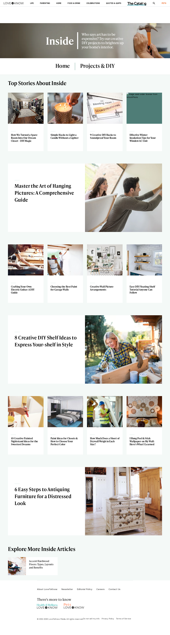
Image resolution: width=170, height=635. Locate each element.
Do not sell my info (91, 618)
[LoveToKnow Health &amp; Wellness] (47, 605)
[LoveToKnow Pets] (74, 605)
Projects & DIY (97, 66)
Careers (100, 589)
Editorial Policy (84, 589)
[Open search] (153, 3)
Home (62, 66)
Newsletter (67, 589)
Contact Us (114, 589)
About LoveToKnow (47, 589)
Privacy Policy (108, 618)
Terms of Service (123, 618)
